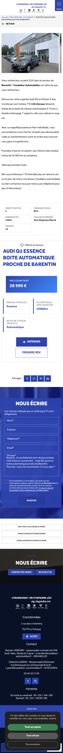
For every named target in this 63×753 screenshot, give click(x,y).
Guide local (31, 709)
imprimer (33, 342)
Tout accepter (33, 727)
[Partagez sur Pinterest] (41, 378)
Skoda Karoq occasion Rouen (31, 533)
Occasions (29, 17)
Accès (33, 636)
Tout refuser (32, 735)
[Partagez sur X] (34, 378)
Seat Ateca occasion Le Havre (31, 527)
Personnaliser (33, 744)
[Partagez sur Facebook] (27, 378)
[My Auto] (31, 7)
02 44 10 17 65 (45, 572)
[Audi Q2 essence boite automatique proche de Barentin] (30, 53)
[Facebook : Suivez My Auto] (28, 681)
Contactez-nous (21, 572)
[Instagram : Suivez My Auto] (35, 681)
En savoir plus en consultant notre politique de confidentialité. (31, 489)
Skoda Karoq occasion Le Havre (31, 540)
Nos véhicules (16, 17)
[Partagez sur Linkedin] (48, 378)
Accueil (5, 17)
